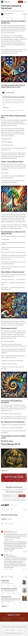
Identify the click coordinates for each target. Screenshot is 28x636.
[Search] (25, 576)
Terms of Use (20, 498)
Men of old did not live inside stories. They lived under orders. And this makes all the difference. (10, 599)
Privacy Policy (23, 500)
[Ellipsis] (26, 531)
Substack (8, 633)
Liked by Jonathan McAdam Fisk (10, 532)
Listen (25, 14)
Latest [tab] (6, 576)
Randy (5, 554)
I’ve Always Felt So (5, 582)
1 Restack (15, 505)
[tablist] (6, 519)
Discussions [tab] (11, 576)
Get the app (20, 630)
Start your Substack (10, 630)
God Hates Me (5, 580)
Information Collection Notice (13, 500)
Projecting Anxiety (6, 596)
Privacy (12, 626)
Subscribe (20, 1)
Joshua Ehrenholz (8, 531)
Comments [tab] (4, 519)
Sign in (25, 1)
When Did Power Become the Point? (9, 590)
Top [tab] (2, 576)
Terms (16, 626)
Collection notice (22, 626)
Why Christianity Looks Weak (9, 588)
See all (3, 606)
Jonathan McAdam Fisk (9, 13)
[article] (14, 583)
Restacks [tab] (10, 519)
